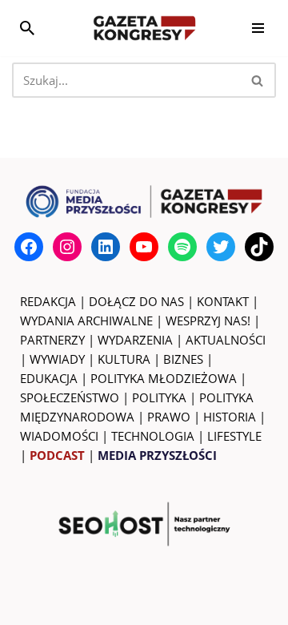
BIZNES (183, 359)
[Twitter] (220, 246)
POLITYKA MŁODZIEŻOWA (163, 378)
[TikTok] (259, 246)
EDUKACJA (49, 378)
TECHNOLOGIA (152, 436)
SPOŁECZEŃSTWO (69, 397)
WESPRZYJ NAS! (208, 320)
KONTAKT (223, 301)
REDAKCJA (48, 301)
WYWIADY (57, 359)
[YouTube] (144, 246)
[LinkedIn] (105, 246)
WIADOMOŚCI (59, 436)
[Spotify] (182, 246)
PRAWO (168, 417)
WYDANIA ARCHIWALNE (86, 320)
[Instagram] (67, 246)
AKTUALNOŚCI (226, 340)
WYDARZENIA (135, 340)
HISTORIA (229, 417)
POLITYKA (159, 397)
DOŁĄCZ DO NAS (136, 301)
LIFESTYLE (234, 436)
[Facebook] (28, 246)
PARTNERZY (52, 340)
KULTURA (124, 359)
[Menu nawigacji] (258, 28)
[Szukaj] (27, 28)
